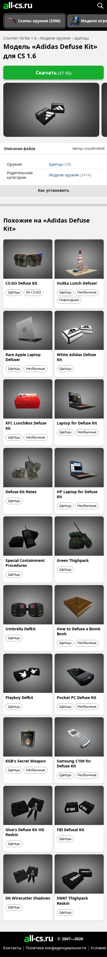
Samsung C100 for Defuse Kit (74, 763)
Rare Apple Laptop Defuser (23, 357)
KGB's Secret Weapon (25, 761)
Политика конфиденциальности (56, 947)
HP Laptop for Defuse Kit (77, 494)
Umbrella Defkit (20, 628)
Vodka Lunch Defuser (77, 283)
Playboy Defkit (19, 697)
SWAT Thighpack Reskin (72, 900)
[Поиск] (100, 5)
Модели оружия (70, 174)
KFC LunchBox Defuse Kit (25, 425)
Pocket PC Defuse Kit (76, 697)
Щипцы (60, 164)
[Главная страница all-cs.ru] (17, 5)
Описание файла (19, 148)
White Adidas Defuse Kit (76, 357)
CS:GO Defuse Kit (21, 283)
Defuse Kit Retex (20, 491)
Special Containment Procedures (25, 563)
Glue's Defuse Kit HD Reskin (24, 832)
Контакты (12, 947)
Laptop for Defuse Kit (77, 423)
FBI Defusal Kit (70, 829)
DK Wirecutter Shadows (27, 898)
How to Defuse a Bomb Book (78, 631)
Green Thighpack (73, 560)
